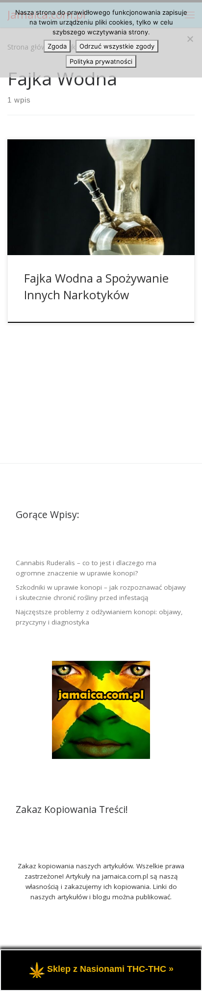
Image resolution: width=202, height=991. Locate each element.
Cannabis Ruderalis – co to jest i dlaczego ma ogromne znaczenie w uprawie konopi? (86, 567)
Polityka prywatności (101, 61)
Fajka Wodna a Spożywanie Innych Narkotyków (96, 286)
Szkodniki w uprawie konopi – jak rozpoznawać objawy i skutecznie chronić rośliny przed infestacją (101, 592)
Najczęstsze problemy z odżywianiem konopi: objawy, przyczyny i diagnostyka (99, 616)
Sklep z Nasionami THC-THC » (110, 969)
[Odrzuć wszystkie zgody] (190, 39)
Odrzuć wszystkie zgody (116, 46)
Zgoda (57, 46)
